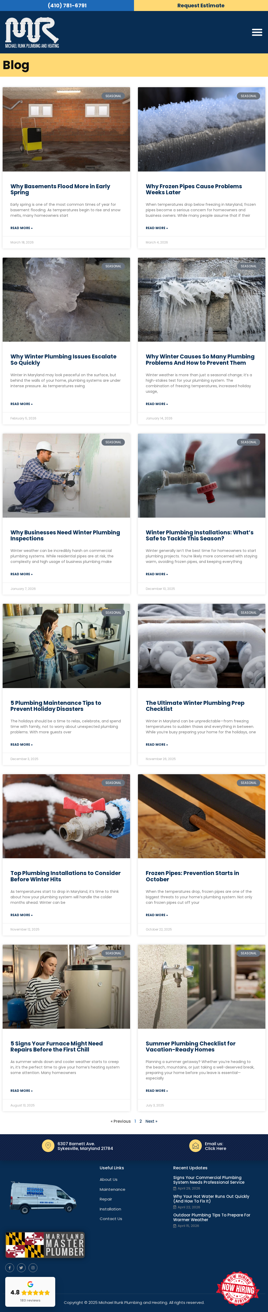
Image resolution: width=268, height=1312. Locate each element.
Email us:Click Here (215, 1146)
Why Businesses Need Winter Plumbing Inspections (65, 535)
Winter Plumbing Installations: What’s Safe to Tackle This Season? (200, 535)
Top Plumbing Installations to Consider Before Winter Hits (65, 876)
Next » (151, 1121)
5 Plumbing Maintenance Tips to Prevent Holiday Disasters (55, 706)
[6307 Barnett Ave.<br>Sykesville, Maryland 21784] (48, 1145)
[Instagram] (33, 1267)
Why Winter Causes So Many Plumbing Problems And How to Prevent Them (200, 359)
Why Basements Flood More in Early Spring (60, 189)
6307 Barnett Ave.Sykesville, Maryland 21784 (85, 1146)
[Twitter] (21, 1267)
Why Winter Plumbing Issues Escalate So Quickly (63, 359)
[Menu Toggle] (257, 32)
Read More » (21, 228)
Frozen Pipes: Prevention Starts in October (192, 876)
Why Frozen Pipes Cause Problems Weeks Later (194, 189)
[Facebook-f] (9, 1267)
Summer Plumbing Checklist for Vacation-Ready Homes (191, 1046)
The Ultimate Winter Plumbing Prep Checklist (195, 706)
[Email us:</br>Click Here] (195, 1145)
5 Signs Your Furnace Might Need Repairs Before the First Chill (56, 1046)
